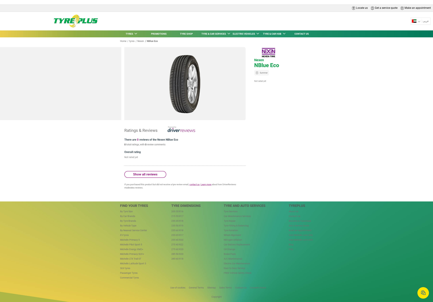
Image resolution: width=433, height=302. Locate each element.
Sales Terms (225, 287)
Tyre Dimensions (186, 205)
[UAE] (416, 21)
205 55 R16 (177, 211)
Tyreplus (297, 205)
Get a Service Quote (299, 225)
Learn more (206, 184)
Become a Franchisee (300, 221)
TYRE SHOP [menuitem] (186, 33)
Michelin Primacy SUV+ (132, 254)
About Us (293, 211)
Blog (291, 244)
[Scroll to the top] (424, 282)
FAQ (291, 249)
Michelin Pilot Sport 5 (131, 244)
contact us (194, 184)
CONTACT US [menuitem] (301, 33)
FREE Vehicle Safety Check (238, 273)
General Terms (196, 287)
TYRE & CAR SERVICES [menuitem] (214, 33)
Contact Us (294, 216)
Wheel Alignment (232, 235)
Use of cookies (177, 287)
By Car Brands (127, 216)
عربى (426, 21)
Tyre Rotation (231, 230)
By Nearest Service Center (133, 230)
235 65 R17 (177, 235)
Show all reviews (145, 174)
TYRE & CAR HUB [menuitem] (272, 33)
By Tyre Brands (128, 221)
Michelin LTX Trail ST (130, 258)
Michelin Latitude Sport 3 (133, 263)
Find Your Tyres (134, 205)
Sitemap (211, 287)
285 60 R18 (177, 258)
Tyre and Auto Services (244, 205)
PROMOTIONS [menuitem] (159, 33)
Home (123, 41)
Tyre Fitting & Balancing (236, 225)
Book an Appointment (300, 230)
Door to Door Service (234, 268)
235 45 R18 (177, 221)
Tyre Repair (230, 221)
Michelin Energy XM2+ (131, 249)
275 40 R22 (177, 244)
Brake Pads (230, 254)
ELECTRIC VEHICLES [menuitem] (244, 33)
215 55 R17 (177, 216)
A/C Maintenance (233, 258)
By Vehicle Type (128, 225)
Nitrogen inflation (233, 239)
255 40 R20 (177, 239)
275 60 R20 (177, 249)
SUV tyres (125, 268)
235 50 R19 (177, 225)
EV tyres (124, 235)
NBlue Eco (152, 41)
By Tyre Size (126, 211)
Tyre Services (230, 211)
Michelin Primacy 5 (130, 239)
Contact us (241, 287)
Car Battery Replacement (237, 244)
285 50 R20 (177, 254)
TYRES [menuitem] (130, 33)
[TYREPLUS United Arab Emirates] (75, 21)
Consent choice (258, 287)
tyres (131, 41)
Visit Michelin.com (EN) (301, 235)
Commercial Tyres (129, 277)
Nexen (140, 41)
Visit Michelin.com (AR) (301, 239)
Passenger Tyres (129, 273)
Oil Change (229, 249)
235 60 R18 (177, 230)
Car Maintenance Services (237, 216)
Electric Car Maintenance (237, 263)
